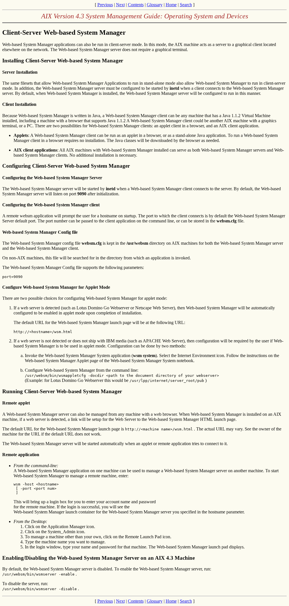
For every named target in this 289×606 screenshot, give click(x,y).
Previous (105, 4)
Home (171, 4)
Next (120, 4)
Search (186, 4)
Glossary (155, 4)
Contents (136, 4)
